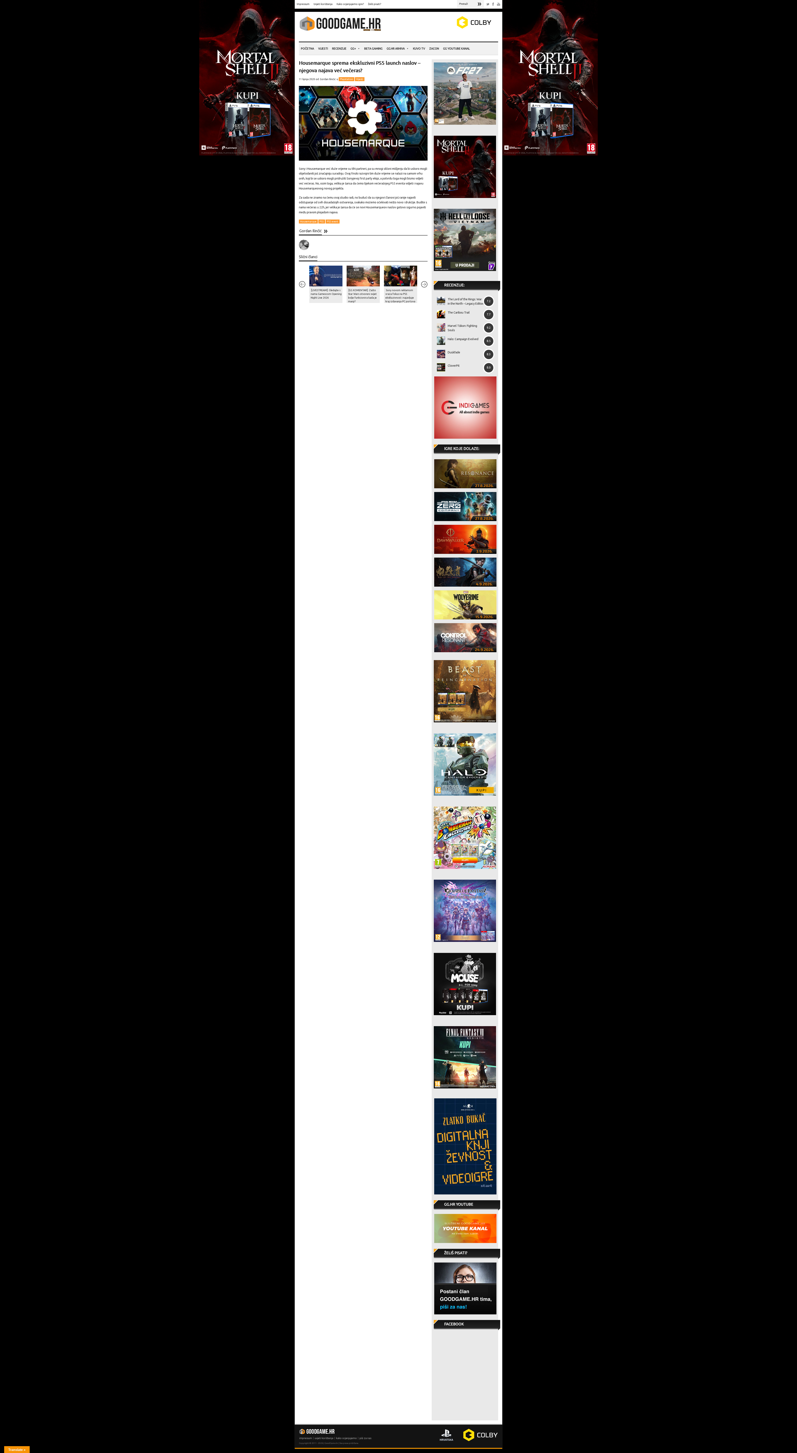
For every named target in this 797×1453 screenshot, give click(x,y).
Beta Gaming (373, 48)
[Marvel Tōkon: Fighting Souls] (439, 327)
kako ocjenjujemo (346, 1438)
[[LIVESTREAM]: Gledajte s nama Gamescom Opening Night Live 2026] (325, 276)
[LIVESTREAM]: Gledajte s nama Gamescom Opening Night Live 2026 (326, 294)
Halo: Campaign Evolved (463, 339)
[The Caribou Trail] (439, 314)
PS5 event (332, 221)
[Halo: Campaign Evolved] (439, 341)
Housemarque (308, 221)
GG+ (353, 48)
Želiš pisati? (374, 4)
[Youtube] (498, 4)
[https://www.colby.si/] (449, 27)
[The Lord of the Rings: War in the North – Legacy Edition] (439, 301)
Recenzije (339, 48)
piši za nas (365, 1438)
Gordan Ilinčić (328, 79)
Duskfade (454, 352)
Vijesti (323, 48)
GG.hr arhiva (396, 48)
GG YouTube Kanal (456, 48)
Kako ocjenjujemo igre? (350, 4)
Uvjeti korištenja (323, 4)
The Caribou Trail (459, 312)
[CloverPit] (439, 367)
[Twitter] (487, 4)
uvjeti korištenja (324, 1438)
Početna (307, 48)
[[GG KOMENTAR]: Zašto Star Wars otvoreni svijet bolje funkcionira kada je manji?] (363, 276)
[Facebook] (493, 4)
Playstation (346, 79)
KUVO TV (419, 48)
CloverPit (454, 365)
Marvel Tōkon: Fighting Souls (462, 328)
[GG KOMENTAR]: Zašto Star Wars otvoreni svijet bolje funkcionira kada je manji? (362, 296)
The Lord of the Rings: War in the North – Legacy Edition (466, 301)
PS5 (322, 221)
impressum (305, 1438)
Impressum (303, 4)
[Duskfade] (439, 354)
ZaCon (434, 48)
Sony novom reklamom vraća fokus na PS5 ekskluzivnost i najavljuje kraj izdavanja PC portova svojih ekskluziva (400, 297)
